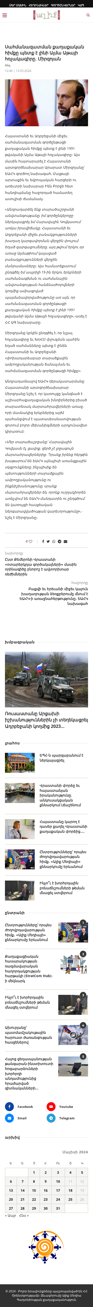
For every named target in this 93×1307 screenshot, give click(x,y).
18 (70, 1190)
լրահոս (12, 743)
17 (58, 1190)
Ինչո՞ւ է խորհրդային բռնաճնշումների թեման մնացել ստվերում (62, 888)
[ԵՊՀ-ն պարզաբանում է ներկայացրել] (20, 763)
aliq (7, 65)
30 (46, 1208)
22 (34, 1199)
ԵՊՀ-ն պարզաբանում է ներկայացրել (61, 758)
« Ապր (10, 1215)
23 (46, 1199)
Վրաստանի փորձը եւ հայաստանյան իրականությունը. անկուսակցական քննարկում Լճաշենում (60, 795)
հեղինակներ (39, 5)
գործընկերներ (63, 5)
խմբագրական (20, 642)
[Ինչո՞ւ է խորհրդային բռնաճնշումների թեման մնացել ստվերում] (20, 891)
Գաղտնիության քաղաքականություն (46, 1300)
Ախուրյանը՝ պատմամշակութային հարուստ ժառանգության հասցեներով (28, 1035)
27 (11, 1208)
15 (34, 1190)
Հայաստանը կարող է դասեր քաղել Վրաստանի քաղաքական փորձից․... (63, 826)
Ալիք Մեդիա (71, 1295)
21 (23, 1199)
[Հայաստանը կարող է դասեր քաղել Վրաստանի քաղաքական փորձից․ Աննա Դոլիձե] (20, 829)
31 (58, 1208)
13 (11, 1190)
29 (34, 1208)
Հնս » (24, 1215)
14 (23, 1190)
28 (23, 1208)
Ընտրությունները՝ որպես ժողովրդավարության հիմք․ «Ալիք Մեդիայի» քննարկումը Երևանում (63, 859)
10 (58, 1181)
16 (46, 1190)
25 (70, 1199)
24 (58, 1199)
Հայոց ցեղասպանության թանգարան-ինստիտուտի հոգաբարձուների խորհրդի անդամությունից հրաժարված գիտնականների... (29, 1073)
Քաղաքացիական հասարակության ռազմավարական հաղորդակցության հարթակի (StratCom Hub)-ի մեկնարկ (29, 968)
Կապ (81, 5)
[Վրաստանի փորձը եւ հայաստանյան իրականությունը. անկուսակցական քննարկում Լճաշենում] (20, 793)
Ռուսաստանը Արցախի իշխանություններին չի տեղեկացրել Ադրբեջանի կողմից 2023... (46, 719)
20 (11, 1199)
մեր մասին (17, 5)
